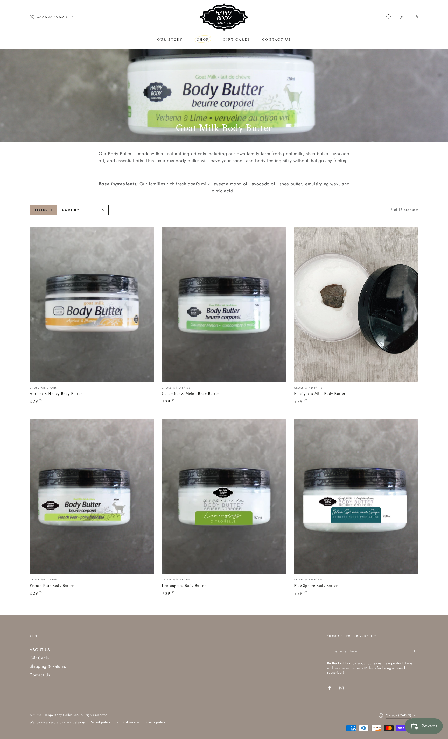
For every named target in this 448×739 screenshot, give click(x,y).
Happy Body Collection (61, 715)
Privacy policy (155, 722)
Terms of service (127, 722)
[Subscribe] (415, 651)
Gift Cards (39, 658)
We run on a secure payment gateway (57, 722)
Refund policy (100, 722)
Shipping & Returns (48, 666)
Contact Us (40, 675)
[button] (388, 17)
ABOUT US (40, 650)
